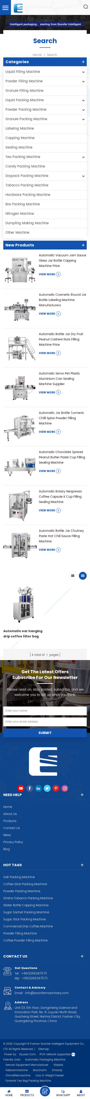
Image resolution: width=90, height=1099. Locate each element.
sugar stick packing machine (24, 919)
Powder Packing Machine (25, 109)
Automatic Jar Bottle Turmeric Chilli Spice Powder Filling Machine (61, 418)
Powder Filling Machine (24, 81)
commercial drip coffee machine (28, 926)
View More (47, 274)
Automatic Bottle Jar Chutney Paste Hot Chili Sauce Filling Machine (61, 536)
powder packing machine (21, 891)
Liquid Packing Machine (24, 100)
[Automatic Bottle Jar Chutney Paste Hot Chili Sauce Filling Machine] (20, 545)
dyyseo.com (27, 1054)
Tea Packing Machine (22, 157)
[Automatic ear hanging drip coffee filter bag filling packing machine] (23, 603)
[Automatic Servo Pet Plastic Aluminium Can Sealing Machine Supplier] (20, 388)
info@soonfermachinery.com (47, 993)
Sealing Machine (18, 147)
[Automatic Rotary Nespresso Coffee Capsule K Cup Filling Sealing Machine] (20, 506)
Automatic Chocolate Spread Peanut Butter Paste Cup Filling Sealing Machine (62, 457)
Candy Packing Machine (25, 166)
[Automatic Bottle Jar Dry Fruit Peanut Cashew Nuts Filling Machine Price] (20, 348)
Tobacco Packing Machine (26, 185)
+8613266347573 (34, 973)
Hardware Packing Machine (27, 195)
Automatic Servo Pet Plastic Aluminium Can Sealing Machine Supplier (59, 379)
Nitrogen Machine (19, 213)
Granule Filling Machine (24, 91)
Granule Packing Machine (26, 119)
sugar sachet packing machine (26, 912)
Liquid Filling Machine (22, 72)
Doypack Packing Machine (26, 176)
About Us (10, 814)
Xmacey (57, 1070)
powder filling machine (20, 933)
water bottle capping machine (25, 905)
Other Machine (17, 232)
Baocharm (40, 1070)
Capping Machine (20, 138)
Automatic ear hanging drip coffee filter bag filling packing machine (22, 634)
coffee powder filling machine (25, 940)
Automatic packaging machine (45, 1060)
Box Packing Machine (22, 204)
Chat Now (45, 1091)
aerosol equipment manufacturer (26, 1065)
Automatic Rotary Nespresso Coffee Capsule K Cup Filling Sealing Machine (60, 497)
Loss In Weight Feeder (50, 1075)
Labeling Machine (19, 128)
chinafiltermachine (17, 1075)
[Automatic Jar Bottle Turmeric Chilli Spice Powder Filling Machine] (20, 427)
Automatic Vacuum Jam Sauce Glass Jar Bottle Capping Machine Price (62, 260)
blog (6, 849)
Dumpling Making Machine (27, 223)
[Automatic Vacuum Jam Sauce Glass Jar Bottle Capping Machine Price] (20, 269)
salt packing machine (19, 877)
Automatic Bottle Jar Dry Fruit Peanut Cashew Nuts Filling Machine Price (61, 339)
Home (37, 55)
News (7, 835)
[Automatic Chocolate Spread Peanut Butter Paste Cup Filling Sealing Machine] (20, 466)
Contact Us (11, 828)
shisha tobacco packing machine (28, 898)
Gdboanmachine (16, 1070)
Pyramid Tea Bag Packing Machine (28, 1081)
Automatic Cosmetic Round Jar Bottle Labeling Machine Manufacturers (62, 300)
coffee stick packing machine (25, 884)
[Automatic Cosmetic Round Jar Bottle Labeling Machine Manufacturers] (20, 309)
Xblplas (58, 1065)
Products (9, 821)
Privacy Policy (13, 842)
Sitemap (43, 1049)
